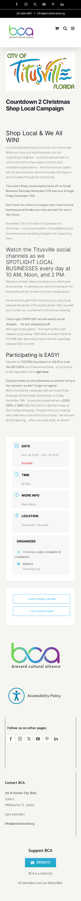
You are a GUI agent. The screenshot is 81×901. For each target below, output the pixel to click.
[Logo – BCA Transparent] (34, 637)
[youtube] (37, 738)
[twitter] (28, 738)
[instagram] (19, 738)
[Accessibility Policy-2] (34, 680)
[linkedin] (56, 738)
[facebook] (10, 738)
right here (42, 371)
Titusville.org (31, 569)
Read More (29, 504)
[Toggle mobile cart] (57, 28)
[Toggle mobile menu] (73, 28)
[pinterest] (47, 738)
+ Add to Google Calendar (41, 598)
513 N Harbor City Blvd (20, 793)
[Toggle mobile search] (65, 28)
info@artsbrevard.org (50, 13)
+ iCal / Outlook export (41, 611)
